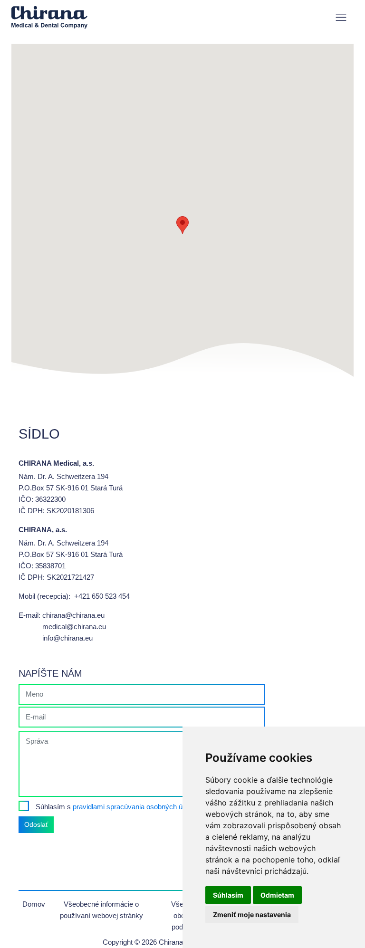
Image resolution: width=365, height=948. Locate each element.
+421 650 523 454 (102, 596)
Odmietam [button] (277, 895)
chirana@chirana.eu (73, 615)
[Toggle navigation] (341, 17)
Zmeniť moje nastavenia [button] (252, 914)
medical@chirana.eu (74, 626)
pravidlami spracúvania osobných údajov (136, 807)
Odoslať (36, 824)
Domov (33, 904)
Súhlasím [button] (228, 895)
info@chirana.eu (67, 638)
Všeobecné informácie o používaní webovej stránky (101, 909)
